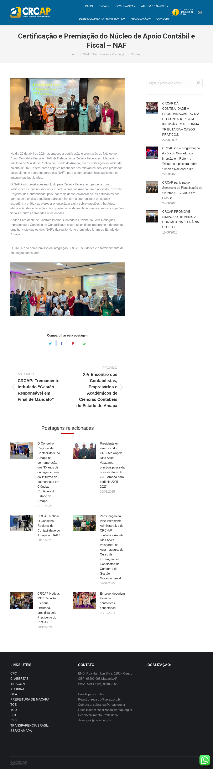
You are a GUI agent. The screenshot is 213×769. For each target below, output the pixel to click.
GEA (13, 694)
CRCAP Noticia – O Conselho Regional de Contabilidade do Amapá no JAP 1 (49, 525)
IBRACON (17, 684)
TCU (13, 710)
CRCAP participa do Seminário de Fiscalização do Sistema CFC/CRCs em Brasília (182, 190)
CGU (13, 715)
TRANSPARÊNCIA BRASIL (29, 725)
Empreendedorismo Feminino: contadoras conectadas (113, 601)
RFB (13, 720)
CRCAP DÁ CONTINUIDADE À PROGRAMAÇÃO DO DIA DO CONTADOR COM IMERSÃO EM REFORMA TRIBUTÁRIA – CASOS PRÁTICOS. (180, 119)
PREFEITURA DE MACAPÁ (29, 699)
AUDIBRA (17, 689)
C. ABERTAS (19, 678)
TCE (13, 704)
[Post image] (21, 450)
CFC (13, 673)
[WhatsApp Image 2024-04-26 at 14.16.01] (67, 289)
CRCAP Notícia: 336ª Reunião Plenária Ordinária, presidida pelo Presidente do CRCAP (48, 608)
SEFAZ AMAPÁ (21, 730)
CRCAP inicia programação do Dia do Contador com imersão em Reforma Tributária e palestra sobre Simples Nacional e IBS (181, 158)
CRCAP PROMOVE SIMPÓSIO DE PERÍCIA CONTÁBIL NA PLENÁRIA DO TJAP (180, 219)
